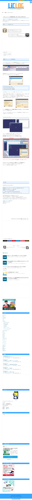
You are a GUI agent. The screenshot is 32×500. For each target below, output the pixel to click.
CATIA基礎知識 (6, 324)
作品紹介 (4, 345)
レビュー (4, 344)
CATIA (6, 12)
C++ (3, 320)
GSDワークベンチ (6, 327)
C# (3, 319)
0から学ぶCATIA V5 (11, 12)
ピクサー (4, 342)
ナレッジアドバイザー (6, 329)
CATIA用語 (5, 326)
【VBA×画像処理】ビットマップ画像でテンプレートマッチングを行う (10, 360)
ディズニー (4, 341)
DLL (3, 331)
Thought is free (20, 496)
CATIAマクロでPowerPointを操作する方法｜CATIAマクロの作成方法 (16, 266)
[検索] (29, 0)
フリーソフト (4, 343)
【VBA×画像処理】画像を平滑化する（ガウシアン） (8, 356)
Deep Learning (5, 330)
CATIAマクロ (6, 323)
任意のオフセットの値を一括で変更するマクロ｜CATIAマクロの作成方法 (17, 255)
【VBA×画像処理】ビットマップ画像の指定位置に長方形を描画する (10, 364)
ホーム (3, 12)
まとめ (5, 55)
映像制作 (4, 348)
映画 (4, 349)
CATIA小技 (5, 325)
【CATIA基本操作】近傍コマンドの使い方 (12, 272)
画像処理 (4, 350)
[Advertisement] (16, 45)
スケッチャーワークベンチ (7, 328)
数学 (3, 347)
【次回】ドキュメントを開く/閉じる (7, 200)
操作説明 (4, 346)
